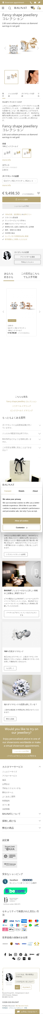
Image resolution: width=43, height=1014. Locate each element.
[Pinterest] (20, 954)
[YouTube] (25, 954)
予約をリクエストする (11, 788)
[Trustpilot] (5, 881)
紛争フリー (28, 214)
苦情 (25, 1008)
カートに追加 (23, 199)
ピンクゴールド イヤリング (21, 410)
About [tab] (35, 491)
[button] (5, 48)
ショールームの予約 (21, 206)
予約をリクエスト (27, 262)
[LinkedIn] (10, 954)
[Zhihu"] (29, 958)
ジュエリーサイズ (9, 771)
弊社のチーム (7, 792)
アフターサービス (9, 775)
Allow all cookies (21, 521)
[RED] (24, 958)
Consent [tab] (7, 491)
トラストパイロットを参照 (15, 554)
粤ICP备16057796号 (22, 1006)
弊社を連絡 (10, 719)
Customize (20, 528)
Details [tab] (21, 491)
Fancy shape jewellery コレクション (20, 16)
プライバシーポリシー (16, 1008)
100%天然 (8, 214)
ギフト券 (6, 805)
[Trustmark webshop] (21, 895)
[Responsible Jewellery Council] (10, 903)
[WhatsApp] (19, 958)
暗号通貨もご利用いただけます (16, 239)
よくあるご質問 (8, 796)
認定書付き (18, 214)
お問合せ (6, 784)
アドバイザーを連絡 (27, 257)
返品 (4, 780)
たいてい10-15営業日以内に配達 (16, 236)
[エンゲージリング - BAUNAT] (20, 8)
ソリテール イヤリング (21, 406)
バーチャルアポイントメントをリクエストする (21, 613)
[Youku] (32, 954)
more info (6, 160)
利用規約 (6, 800)
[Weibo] (37, 954)
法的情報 (6, 809)
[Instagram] (15, 954)
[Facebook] (5, 954)
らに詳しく (10, 668)
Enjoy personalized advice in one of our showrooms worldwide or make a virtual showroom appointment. (22, 737)
